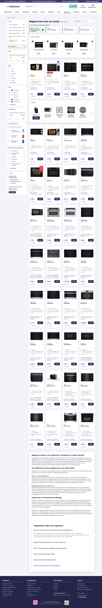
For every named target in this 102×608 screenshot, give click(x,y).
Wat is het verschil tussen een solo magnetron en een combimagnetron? (53, 530)
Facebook (56, 583)
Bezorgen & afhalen (31, 583)
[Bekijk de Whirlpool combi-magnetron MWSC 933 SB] (36, 377)
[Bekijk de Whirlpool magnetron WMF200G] (87, 336)
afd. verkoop (82, 593)
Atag (12, 71)
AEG (12, 69)
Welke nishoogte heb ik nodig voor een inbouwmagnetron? (50, 542)
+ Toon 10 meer (12, 104)
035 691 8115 (82, 597)
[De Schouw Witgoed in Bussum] (13, 6)
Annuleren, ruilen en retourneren (34, 589)
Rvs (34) (15, 92)
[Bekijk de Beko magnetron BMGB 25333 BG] (36, 417)
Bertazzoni (13, 78)
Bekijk (40, 94)
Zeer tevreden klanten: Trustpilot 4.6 (15, 1)
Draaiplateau (14, 150)
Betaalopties (30, 585)
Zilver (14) (15, 94)
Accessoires (93, 12)
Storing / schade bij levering (33, 587)
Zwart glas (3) (16, 101)
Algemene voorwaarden (7, 591)
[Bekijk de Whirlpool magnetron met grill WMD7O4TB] (70, 253)
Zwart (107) (16, 90)
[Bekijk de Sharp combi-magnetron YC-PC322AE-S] (70, 132)
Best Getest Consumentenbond (15, 131)
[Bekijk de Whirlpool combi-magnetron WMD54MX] (36, 295)
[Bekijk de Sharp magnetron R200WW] (36, 132)
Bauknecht (13, 73)
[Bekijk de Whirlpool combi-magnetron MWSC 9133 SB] (53, 377)
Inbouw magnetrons (13, 24)
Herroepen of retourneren (33, 591)
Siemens (45, 492)
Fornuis (43, 12)
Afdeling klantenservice (15, 181)
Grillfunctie (13, 161)
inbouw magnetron (64, 477)
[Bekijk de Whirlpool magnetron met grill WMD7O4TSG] (53, 253)
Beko (12, 75)
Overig (84, 12)
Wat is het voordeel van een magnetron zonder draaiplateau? (50, 548)
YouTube (56, 589)
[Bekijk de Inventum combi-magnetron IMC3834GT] (87, 67)
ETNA (50, 492)
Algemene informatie (7, 583)
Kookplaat (51, 12)
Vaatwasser (25, 12)
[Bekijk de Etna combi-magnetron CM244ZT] (36, 172)
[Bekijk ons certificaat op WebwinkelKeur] (35, 602)
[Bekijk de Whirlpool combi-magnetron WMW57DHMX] (36, 253)
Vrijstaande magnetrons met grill (15, 37)
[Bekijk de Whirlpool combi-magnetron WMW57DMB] (87, 212)
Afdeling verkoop (14, 179)
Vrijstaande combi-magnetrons (13, 41)
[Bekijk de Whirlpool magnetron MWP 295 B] (70, 172)
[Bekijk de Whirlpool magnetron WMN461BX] (53, 336)
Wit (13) (15, 97)
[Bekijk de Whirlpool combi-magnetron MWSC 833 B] (87, 172)
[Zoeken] (61, 6)
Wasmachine (8, 12)
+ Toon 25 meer (12, 168)
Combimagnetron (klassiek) (15, 154)
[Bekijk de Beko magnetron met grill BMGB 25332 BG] (53, 417)
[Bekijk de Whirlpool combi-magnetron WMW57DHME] (53, 212)
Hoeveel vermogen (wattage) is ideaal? (44, 554)
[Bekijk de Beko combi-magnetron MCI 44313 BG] (70, 377)
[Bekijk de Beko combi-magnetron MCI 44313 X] (70, 417)
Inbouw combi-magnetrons (15, 30)
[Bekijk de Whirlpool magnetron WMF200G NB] (70, 336)
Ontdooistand (14, 159)
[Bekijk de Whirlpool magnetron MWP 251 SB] (36, 212)
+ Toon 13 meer (12, 82)
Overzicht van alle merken (8, 585)
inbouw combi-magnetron (72, 479)
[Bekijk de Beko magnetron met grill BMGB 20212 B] (87, 377)
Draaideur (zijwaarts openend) (16, 164)
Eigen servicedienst (6, 589)
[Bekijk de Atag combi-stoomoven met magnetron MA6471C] (70, 67)
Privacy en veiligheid (7, 593)
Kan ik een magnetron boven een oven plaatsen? (47, 565)
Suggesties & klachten (7, 595)
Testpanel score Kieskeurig (15, 141)
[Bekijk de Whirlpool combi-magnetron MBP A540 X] (87, 295)
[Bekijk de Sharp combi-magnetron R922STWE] (53, 132)
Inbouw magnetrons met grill (15, 27)
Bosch (12, 80)
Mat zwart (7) (16, 99)
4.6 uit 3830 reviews (73, 8)
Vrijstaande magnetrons (14, 33)
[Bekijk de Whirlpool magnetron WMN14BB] (36, 336)
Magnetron (67, 12)
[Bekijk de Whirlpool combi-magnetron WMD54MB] (87, 253)
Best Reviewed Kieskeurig (14, 136)
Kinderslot (13, 156)
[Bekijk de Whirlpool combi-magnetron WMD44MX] (70, 295)
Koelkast (34, 12)
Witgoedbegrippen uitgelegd (9, 587)
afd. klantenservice (83, 595)
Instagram (56, 585)
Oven (58, 12)
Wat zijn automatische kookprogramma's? (45, 560)
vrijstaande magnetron (60, 482)
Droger (17, 12)
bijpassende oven (65, 464)
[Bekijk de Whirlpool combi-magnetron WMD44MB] (53, 295)
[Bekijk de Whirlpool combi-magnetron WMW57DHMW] (70, 212)
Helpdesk (29, 593)
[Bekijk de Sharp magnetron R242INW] (36, 67)
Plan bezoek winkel (93, 1)
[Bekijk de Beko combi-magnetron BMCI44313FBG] (87, 417)
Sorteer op (77, 21)
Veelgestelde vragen (31, 595)
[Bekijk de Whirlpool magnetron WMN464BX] (87, 132)
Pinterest (56, 587)
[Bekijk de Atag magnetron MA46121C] (53, 172)
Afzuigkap (76, 12)
